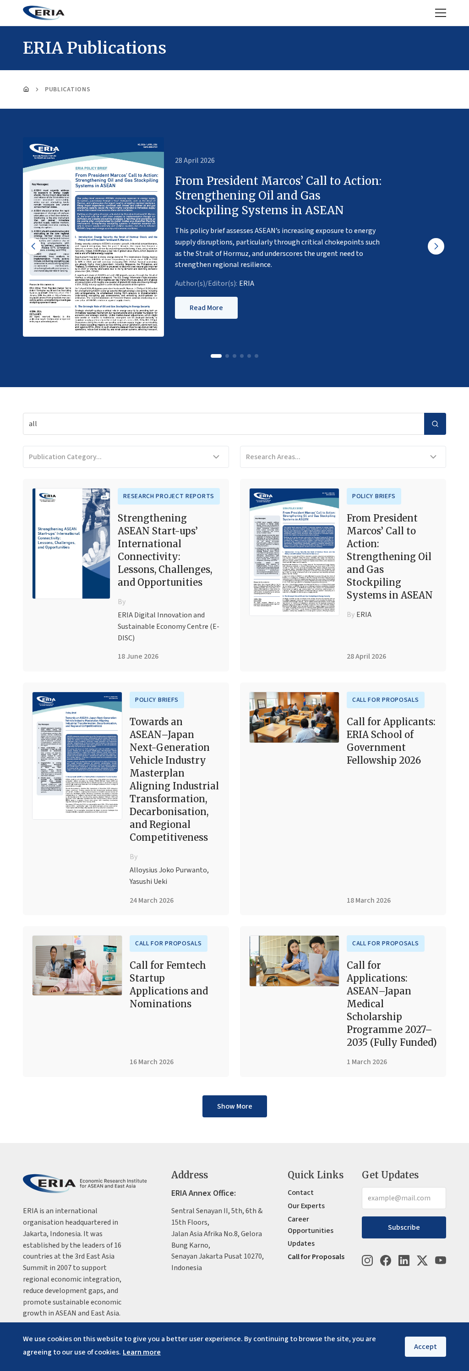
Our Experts (306, 1206)
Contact (301, 1193)
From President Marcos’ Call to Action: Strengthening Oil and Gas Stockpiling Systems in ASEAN (390, 556)
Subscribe (404, 1227)
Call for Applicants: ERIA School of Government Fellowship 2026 (391, 741)
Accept (425, 1347)
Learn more (142, 1352)
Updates (301, 1243)
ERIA (246, 283)
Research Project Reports (168, 496)
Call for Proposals (385, 700)
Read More (206, 308)
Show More (234, 1106)
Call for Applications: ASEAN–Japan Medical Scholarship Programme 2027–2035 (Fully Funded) (392, 1004)
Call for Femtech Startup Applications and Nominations (169, 985)
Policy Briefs (374, 496)
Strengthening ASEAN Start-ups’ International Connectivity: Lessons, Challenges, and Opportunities (165, 550)
